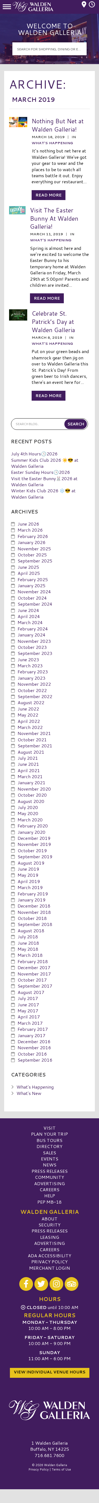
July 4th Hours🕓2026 (34, 453)
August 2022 (31, 702)
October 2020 (32, 795)
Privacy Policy (49, 1261)
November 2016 (34, 1047)
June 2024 (28, 610)
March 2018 (30, 955)
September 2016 (35, 1060)
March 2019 (30, 887)
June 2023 (28, 659)
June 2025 (28, 567)
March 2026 (30, 530)
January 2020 (31, 832)
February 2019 (33, 893)
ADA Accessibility (49, 1255)
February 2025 (33, 579)
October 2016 (32, 1054)
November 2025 (34, 548)
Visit (49, 1128)
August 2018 (31, 930)
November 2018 (34, 912)
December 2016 (34, 1041)
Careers (49, 1189)
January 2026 (31, 542)
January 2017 (31, 1035)
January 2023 (31, 678)
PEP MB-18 (49, 1202)
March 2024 (30, 622)
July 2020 (28, 807)
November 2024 (34, 591)
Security (49, 1224)
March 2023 (30, 665)
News (49, 1165)
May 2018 (28, 949)
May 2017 (28, 1010)
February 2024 (33, 628)
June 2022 (28, 709)
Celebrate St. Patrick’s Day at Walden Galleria (53, 321)
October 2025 (32, 554)
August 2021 (31, 752)
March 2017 (30, 1023)
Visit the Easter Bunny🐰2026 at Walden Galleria (44, 481)
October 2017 (32, 980)
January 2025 (31, 585)
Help (49, 1195)
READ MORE (48, 195)
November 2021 (34, 733)
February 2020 (33, 825)
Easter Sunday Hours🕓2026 (40, 472)
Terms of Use (61, 1469)
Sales (49, 1152)
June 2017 (28, 1004)
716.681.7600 (49, 1455)
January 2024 (31, 635)
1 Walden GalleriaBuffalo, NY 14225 (49, 1446)
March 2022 (30, 727)
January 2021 (31, 782)
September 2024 (35, 604)
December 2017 (34, 967)
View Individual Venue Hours (50, 1372)
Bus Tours (49, 1140)
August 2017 (31, 992)
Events (49, 1158)
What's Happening (52, 142)
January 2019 (31, 900)
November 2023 (34, 641)
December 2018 (34, 906)
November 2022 (34, 684)
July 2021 (28, 758)
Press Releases (50, 1171)
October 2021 (32, 739)
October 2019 (32, 850)
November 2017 (34, 974)
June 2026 (28, 524)
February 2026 (33, 536)
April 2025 (29, 573)
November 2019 (34, 844)
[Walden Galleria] (49, 1410)
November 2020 (34, 789)
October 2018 (32, 918)
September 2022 (35, 696)
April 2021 (29, 770)
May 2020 (28, 813)
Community (49, 1177)
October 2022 (32, 690)
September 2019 (35, 856)
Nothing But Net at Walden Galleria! (58, 125)
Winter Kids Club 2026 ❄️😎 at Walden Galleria (43, 493)
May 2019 (28, 875)
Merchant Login (49, 1268)
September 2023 (35, 653)
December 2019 (34, 838)
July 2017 (28, 998)
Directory (49, 1146)
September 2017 (35, 986)
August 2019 (31, 863)
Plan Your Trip (49, 1134)
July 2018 (28, 936)
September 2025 (35, 561)
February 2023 (33, 671)
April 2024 (29, 616)
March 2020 (30, 819)
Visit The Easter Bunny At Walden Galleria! (54, 218)
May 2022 (28, 715)
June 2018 (28, 943)
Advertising (49, 1183)
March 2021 (30, 776)
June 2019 (28, 869)
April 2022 (29, 721)
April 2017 (29, 1016)
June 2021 (28, 764)
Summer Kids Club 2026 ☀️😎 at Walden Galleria (44, 463)
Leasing (49, 1237)
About (49, 1218)
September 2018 (35, 924)
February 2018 (33, 961)
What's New (28, 1093)
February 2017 (33, 1029)
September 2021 (35, 745)
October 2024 (32, 598)
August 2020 (31, 801)
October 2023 (32, 647)
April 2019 (29, 881)
